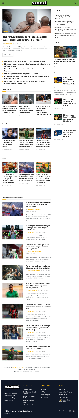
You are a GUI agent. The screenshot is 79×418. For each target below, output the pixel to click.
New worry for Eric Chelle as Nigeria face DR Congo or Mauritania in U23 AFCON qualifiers (9, 179)
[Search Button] (75, 3)
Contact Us (63, 394)
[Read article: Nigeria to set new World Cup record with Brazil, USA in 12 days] (12, 353)
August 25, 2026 (31, 211)
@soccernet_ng (17, 367)
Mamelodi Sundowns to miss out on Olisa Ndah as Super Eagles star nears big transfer (38, 286)
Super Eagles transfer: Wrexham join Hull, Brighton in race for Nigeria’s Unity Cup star (38, 228)
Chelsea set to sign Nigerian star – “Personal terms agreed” (24, 61)
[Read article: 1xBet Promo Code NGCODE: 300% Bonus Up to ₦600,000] (58, 133)
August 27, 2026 (18, 43)
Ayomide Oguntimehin (34, 270)
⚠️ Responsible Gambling (64, 400)
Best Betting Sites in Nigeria (30, 392)
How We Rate (27, 389)
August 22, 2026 (59, 66)
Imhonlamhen (8, 43)
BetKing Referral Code (28, 401)
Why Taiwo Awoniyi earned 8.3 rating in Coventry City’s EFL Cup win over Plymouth (65, 29)
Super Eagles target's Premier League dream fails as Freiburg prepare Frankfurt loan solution (43, 110)
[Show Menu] (3, 3)
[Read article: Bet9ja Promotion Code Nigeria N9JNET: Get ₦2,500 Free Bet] (58, 101)
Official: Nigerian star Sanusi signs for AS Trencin (21, 74)
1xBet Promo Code (29, 405)
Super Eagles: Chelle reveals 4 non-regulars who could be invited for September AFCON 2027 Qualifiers (43, 179)
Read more (8, 55)
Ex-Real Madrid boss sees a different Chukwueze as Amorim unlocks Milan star (38, 307)
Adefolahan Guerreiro (34, 209)
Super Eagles (45, 394)
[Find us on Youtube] (73, 411)
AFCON (43, 389)
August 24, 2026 (41, 332)
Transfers (44, 397)
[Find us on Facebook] (63, 411)
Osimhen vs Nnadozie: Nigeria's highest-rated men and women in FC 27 (65, 61)
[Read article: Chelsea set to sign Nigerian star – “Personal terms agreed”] (10, 133)
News (6, 31)
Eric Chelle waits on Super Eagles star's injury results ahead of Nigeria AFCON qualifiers (65, 23)
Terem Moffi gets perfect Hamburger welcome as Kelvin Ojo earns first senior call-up (38, 328)
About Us (62, 389)
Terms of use (63, 397)
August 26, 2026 (59, 87)
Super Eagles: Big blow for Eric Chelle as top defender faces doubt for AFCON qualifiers (38, 204)
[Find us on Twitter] (66, 411)
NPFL (43, 392)
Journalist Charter (65, 392)
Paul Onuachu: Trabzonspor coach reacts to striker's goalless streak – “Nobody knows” (37, 247)
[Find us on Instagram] (70, 411)
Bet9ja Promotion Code (29, 397)
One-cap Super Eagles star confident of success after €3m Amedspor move (65, 35)
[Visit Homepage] (39, 3)
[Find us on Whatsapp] (60, 411)
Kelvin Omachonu (32, 290)
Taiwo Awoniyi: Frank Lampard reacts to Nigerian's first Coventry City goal (64, 16)
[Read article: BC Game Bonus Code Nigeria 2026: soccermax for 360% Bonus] (58, 117)
